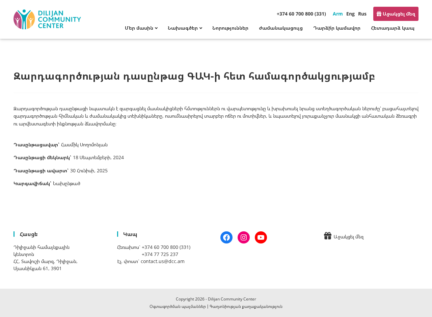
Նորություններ (230, 28)
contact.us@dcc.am (163, 261)
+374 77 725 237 (160, 254)
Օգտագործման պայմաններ (178, 306)
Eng (350, 13)
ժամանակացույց (281, 28)
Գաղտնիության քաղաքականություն (246, 306)
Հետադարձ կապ (392, 28)
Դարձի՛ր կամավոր (336, 28)
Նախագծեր (183, 28)
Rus (362, 13)
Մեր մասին (139, 28)
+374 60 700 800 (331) (301, 13)
